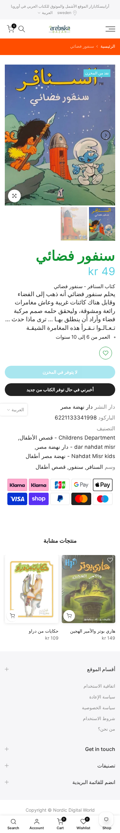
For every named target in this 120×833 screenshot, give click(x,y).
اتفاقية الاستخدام (99, 686)
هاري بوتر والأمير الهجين (92, 631)
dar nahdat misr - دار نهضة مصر (75, 447)
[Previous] (105, 135)
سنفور (76, 467)
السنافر (94, 467)
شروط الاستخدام (99, 718)
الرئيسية (107, 46)
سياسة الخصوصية (98, 707)
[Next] (14, 135)
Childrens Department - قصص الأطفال (67, 437)
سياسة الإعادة (102, 696)
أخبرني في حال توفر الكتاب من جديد (60, 389)
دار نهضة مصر (76, 407)
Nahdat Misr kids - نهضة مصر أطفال (70, 456)
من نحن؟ (106, 729)
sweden (64, 12)
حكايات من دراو (44, 631)
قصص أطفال (51, 467)
